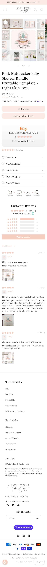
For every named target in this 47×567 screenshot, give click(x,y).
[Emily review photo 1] (8, 358)
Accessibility (10, 449)
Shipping (5, 97)
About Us (9, 394)
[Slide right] (29, 65)
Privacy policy (40, 554)
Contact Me (10, 400)
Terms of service (18, 558)
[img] (8, 252)
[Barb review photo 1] (8, 275)
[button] (5, 10)
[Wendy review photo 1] (8, 320)
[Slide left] (18, 65)
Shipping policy (32, 558)
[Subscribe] (37, 518)
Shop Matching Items (23, 116)
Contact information (25, 562)
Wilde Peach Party (14, 554)
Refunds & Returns (13, 432)
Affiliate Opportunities (14, 411)
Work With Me (11, 405)
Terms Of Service (12, 438)
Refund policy (28, 554)
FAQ (7, 389)
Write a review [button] (23, 237)
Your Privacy (10, 444)
